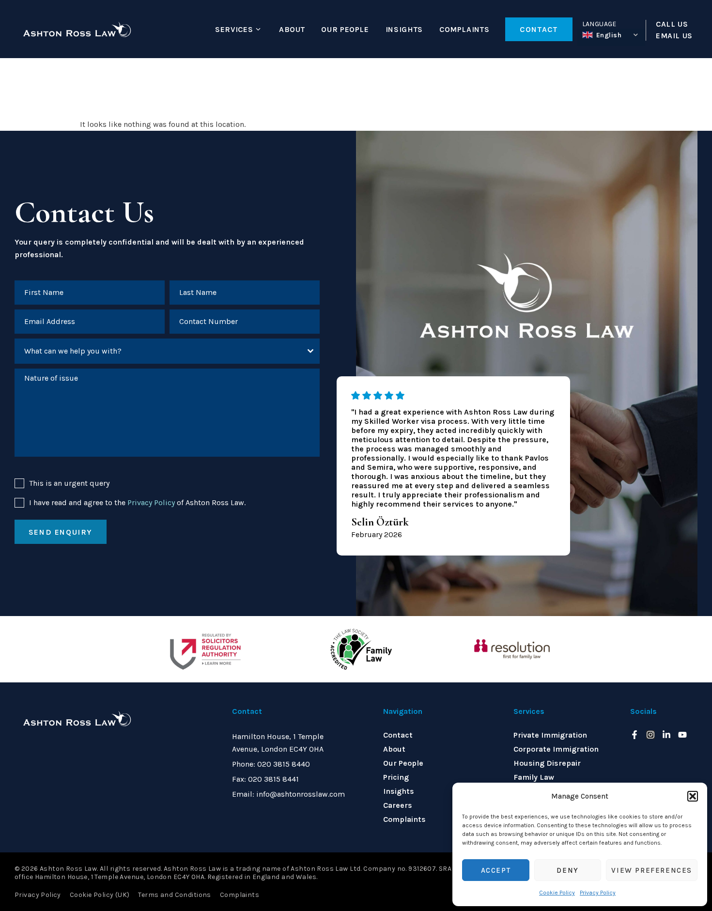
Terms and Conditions (174, 895)
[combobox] (167, 351)
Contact (398, 735)
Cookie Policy (557, 892)
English (609, 35)
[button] (692, 796)
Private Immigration (550, 735)
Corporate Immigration (556, 749)
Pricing (396, 777)
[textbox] (158, 351)
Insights (404, 29)
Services (234, 29)
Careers (397, 805)
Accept (496, 870)
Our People (345, 29)
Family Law (533, 777)
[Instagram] (650, 734)
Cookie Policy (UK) (100, 895)
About (292, 29)
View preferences (651, 870)
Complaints (464, 29)
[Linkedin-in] (666, 734)
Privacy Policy (598, 892)
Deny (567, 870)
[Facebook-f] (634, 734)
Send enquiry (61, 532)
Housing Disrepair (547, 763)
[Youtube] (682, 734)
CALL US (672, 24)
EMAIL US (674, 35)
